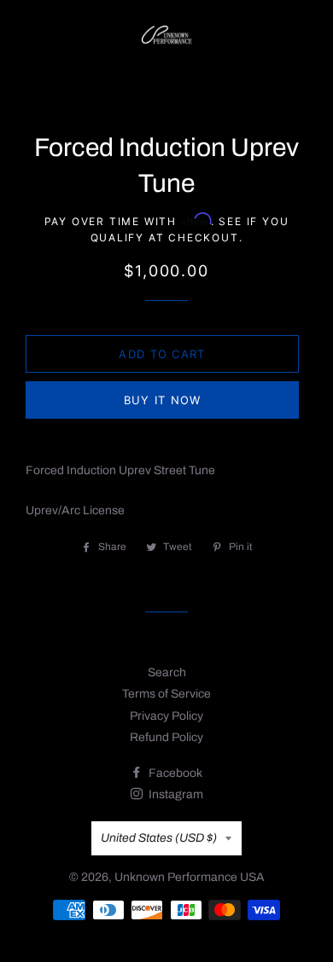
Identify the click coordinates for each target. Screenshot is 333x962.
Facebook (174, 773)
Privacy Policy (166, 716)
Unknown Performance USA (189, 877)
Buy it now (163, 400)
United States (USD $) (159, 838)
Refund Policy (166, 737)
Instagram (174, 794)
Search (167, 672)
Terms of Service (166, 693)
